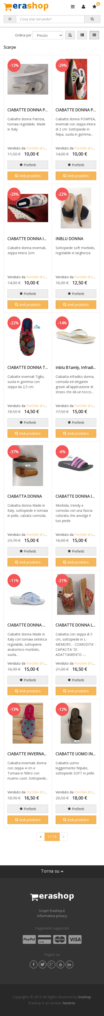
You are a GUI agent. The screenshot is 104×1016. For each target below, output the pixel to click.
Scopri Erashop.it (52, 910)
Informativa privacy (52, 915)
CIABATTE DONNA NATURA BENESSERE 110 (47, 625)
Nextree (69, 1003)
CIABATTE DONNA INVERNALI (35, 238)
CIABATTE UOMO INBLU (78, 753)
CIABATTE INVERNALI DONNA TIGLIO (42, 753)
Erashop (84, 997)
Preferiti (29, 165)
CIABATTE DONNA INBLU (79, 496)
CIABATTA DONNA (24, 496)
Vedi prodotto (29, 176)
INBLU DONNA (69, 238)
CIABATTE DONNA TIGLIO (31, 367)
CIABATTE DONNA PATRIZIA (33, 110)
